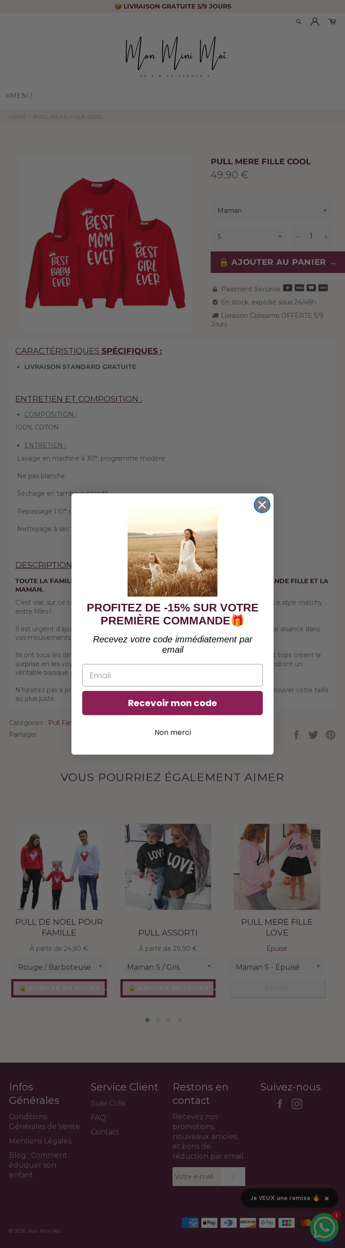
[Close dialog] (262, 505)
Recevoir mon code (172, 703)
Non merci (173, 732)
